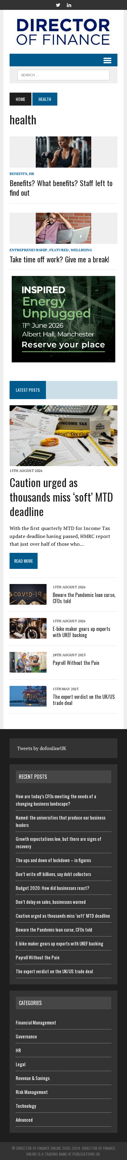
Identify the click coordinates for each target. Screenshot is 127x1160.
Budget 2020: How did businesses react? (52, 887)
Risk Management (32, 1091)
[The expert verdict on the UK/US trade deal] (28, 702)
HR (31, 173)
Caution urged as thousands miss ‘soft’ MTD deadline (61, 496)
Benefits (18, 173)
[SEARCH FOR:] (63, 74)
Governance (26, 1036)
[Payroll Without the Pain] (28, 668)
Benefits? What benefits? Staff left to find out (61, 187)
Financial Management (36, 1022)
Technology (26, 1105)
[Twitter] (58, 4)
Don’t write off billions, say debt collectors (53, 873)
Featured (59, 250)
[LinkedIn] (69, 4)
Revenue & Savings (33, 1077)
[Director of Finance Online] (63, 32)
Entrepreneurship (28, 250)
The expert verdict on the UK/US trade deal (84, 700)
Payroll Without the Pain (76, 662)
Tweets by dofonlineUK (41, 748)
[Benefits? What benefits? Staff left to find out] (63, 163)
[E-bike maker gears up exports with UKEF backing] (28, 634)
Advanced (24, 1119)
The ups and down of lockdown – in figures (53, 860)
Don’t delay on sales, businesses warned (51, 901)
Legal (20, 1064)
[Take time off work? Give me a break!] (63, 239)
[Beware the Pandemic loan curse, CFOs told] (28, 600)
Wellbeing (81, 250)
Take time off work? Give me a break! (59, 259)
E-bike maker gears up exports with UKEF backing (81, 632)
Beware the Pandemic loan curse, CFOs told (84, 598)
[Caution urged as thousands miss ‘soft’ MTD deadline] (63, 461)
